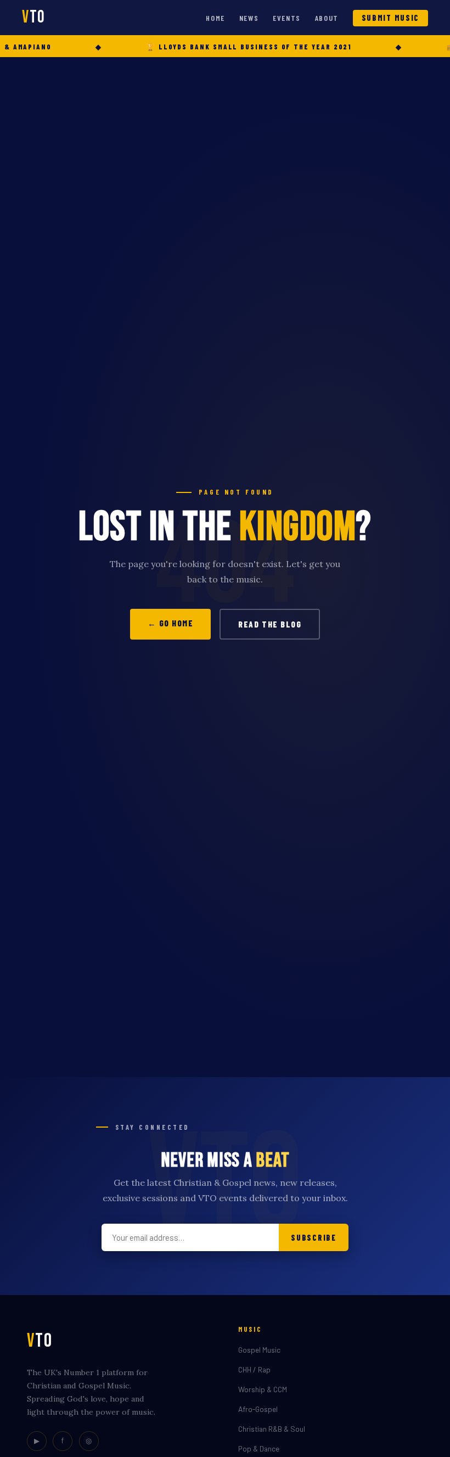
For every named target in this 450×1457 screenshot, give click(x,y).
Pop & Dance (258, 1448)
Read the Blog (269, 624)
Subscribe (313, 1237)
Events (287, 18)
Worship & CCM (262, 1389)
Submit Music (390, 18)
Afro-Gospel (258, 1409)
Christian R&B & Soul (271, 1428)
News (249, 18)
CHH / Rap (254, 1369)
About (327, 18)
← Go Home (171, 623)
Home (215, 18)
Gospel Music (259, 1349)
